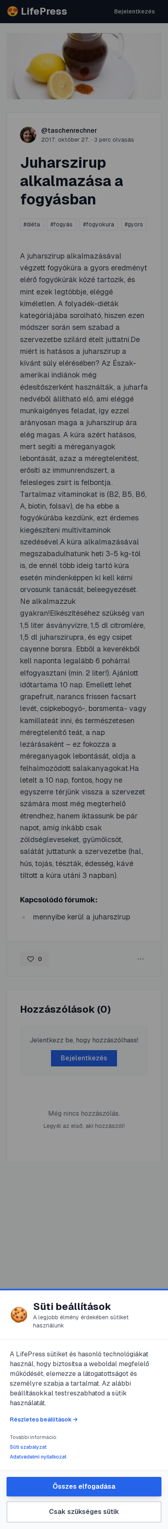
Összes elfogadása (84, 1486)
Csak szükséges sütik (84, 1512)
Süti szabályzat (28, 1447)
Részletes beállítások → (43, 1419)
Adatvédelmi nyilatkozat (38, 1457)
